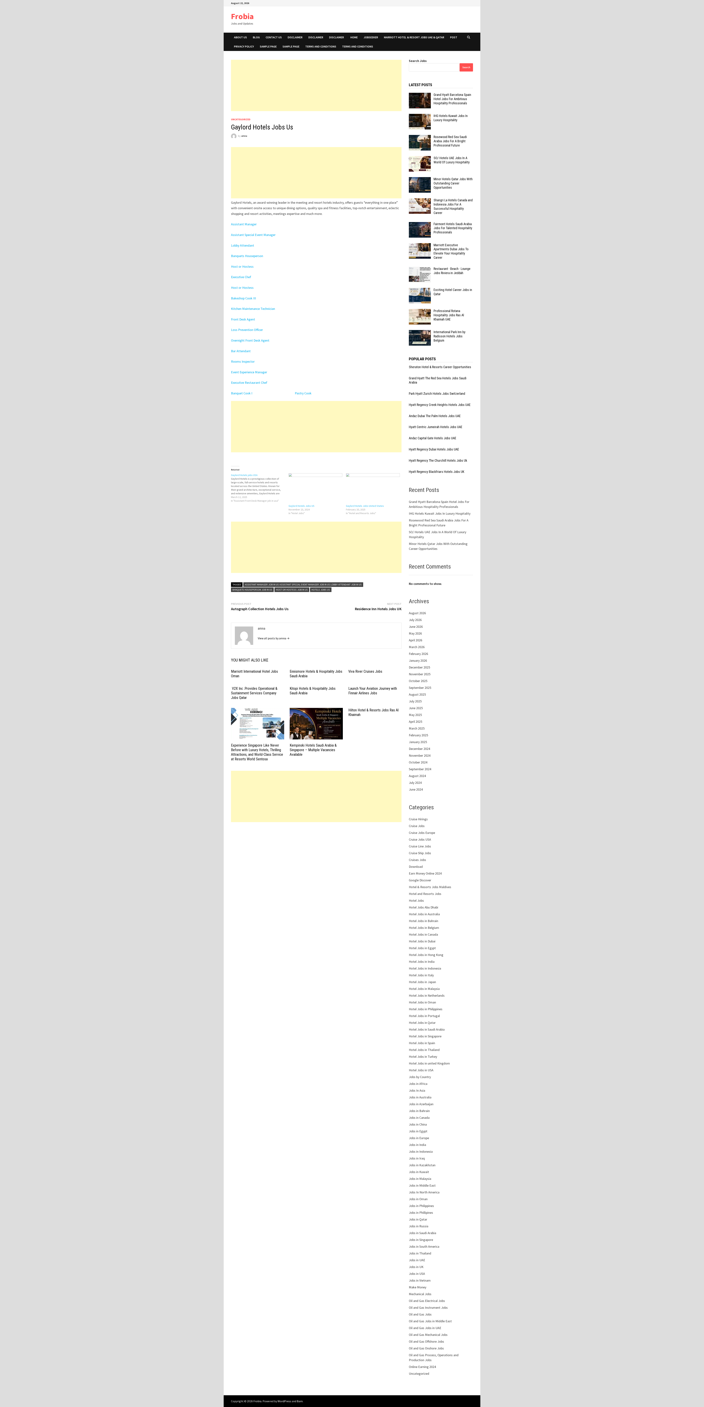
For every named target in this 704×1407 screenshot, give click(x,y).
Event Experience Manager (249, 372)
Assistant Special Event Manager (253, 235)
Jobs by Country (420, 1077)
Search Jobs (418, 61)
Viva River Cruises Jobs (365, 671)
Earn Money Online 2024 (425, 873)
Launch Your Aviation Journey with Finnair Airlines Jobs (372, 690)
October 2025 (418, 681)
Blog (256, 37)
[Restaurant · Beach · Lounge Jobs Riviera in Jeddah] (420, 269)
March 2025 (417, 728)
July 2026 (415, 620)
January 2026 (418, 660)
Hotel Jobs (416, 900)
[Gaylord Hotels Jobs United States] (373, 488)
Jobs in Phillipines (421, 1212)
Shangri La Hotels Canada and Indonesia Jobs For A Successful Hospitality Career (453, 206)
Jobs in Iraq (417, 1158)
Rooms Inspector (243, 361)
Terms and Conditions (320, 46)
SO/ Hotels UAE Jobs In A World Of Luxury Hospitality (452, 160)
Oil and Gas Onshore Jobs (426, 1348)
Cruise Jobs (417, 826)
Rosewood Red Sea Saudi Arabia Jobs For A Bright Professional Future (450, 141)
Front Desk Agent (243, 319)
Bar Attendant (241, 351)
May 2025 (415, 715)
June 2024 (416, 789)
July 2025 (415, 701)
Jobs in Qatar (418, 1219)
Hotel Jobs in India (421, 961)
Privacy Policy (244, 46)
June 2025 (416, 708)
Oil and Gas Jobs (420, 1314)
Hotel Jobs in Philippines (425, 1009)
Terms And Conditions (357, 46)
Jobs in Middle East (422, 1185)
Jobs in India (417, 1145)
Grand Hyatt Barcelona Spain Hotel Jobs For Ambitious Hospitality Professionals (452, 99)
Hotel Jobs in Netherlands (427, 995)
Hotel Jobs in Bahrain (423, 921)
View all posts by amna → (273, 638)
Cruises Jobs (417, 860)
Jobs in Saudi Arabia (422, 1233)
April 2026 (415, 640)
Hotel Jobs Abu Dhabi (423, 907)
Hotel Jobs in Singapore (425, 1036)
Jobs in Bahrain (419, 1111)
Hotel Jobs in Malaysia (424, 989)
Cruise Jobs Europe (422, 833)
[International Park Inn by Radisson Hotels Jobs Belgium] (420, 332)
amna (244, 136)
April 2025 (415, 721)
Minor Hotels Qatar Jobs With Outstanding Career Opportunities (453, 183)
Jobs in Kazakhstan (422, 1165)
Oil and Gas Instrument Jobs (428, 1307)
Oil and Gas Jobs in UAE (425, 1328)
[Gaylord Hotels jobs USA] (260, 488)
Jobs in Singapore (421, 1240)
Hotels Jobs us (320, 589)
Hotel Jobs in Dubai (422, 941)
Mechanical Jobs (420, 1294)
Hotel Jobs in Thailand (424, 1050)
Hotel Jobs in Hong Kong (426, 955)
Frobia (242, 16)
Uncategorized (240, 119)
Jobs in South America (424, 1246)
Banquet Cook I (242, 393)
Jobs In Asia (417, 1090)
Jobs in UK (416, 1267)
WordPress (284, 1401)
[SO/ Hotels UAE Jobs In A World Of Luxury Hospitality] (420, 158)
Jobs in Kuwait (419, 1172)
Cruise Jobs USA (420, 839)
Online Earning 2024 (422, 1367)
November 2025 (419, 674)
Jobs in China (418, 1124)
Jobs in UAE (417, 1260)
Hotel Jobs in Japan (422, 982)
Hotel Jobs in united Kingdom (429, 1063)
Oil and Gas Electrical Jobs (427, 1301)
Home (354, 37)
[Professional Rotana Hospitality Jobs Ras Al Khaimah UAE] (420, 311)
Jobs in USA (417, 1274)
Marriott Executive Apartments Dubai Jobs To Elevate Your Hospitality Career (451, 251)
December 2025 (419, 667)
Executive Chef (241, 277)
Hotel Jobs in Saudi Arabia (427, 1029)
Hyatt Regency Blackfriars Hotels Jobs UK (436, 472)
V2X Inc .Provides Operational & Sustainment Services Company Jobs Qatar (254, 693)
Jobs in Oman (418, 1199)
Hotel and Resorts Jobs (425, 894)
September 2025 (420, 688)
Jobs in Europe (419, 1138)
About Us (240, 37)
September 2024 (420, 769)
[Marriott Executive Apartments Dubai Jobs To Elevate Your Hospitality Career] (420, 245)
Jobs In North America (424, 1192)
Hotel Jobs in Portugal (424, 1016)
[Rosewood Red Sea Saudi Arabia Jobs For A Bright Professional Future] (420, 137)
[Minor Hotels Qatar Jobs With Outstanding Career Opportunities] (420, 179)
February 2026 (418, 654)
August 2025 (417, 694)
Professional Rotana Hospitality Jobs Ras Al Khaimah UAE (449, 315)
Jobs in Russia (418, 1226)
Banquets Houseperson (247, 256)
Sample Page (268, 46)
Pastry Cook (303, 393)
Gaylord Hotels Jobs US (301, 506)
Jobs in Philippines (421, 1206)
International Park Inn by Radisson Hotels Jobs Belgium (449, 336)
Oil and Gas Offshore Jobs (426, 1341)
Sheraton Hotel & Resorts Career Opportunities (440, 367)
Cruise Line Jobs (420, 846)
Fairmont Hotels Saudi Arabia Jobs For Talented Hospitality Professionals (453, 228)
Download (416, 866)
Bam (300, 1401)
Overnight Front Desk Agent (250, 340)
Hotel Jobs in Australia (424, 914)
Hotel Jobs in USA (421, 1070)
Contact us (274, 37)
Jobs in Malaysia (420, 1179)
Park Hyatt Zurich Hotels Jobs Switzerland (437, 393)
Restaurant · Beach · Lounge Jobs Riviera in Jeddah (452, 271)
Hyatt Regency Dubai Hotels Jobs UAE (434, 449)
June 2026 (416, 626)
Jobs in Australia (420, 1097)
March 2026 (417, 647)
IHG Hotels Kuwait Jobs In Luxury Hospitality (451, 118)
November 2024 (419, 755)
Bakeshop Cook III (243, 298)
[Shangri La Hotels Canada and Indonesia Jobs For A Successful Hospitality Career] (420, 201)
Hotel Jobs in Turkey (423, 1056)
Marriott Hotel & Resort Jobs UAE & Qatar (414, 37)
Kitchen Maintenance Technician (253, 309)
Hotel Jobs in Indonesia (425, 968)
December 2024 (419, 749)
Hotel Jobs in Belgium (424, 928)
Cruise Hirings (418, 819)
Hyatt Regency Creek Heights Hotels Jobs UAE (440, 405)
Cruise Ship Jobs (420, 853)
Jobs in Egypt (418, 1131)
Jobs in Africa (418, 1084)
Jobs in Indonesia (421, 1151)
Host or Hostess (242, 266)
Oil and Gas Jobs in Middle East (430, 1321)
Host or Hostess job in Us (292, 589)
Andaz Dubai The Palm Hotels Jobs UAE (435, 416)
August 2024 (417, 776)
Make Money (417, 1287)
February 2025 (418, 735)
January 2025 (418, 742)
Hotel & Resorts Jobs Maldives (430, 887)
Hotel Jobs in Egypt (422, 948)
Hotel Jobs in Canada (423, 934)
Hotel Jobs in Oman (422, 1002)
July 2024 (415, 783)
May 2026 (415, 633)
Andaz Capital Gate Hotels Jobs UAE (432, 438)
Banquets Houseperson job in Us (252, 589)
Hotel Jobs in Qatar (422, 1023)
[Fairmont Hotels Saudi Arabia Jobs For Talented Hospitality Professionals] (420, 224)
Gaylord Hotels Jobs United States (365, 506)
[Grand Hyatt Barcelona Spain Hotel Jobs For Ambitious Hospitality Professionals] (420, 95)
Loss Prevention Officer (247, 330)
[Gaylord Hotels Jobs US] (315, 488)
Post (453, 37)
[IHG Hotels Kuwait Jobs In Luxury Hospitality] (420, 116)
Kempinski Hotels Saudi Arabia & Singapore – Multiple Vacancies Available (313, 750)
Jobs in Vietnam (420, 1280)
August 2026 (417, 613)
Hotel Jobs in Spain (422, 1043)
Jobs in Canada (419, 1117)
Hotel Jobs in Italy (421, 975)
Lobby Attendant (242, 245)
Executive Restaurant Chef (249, 382)
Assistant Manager (244, 224)
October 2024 (418, 762)
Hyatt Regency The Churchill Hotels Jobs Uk (438, 460)
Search (466, 67)
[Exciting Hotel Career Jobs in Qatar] (420, 290)
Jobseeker (371, 37)
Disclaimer (295, 37)
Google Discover (420, 880)
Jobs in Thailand (420, 1253)
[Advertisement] (316, 85)
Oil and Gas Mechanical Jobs (428, 1335)
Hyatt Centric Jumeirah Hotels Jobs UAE (435, 427)
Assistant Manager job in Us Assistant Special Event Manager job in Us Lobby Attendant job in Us (303, 584)
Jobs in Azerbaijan (421, 1104)
